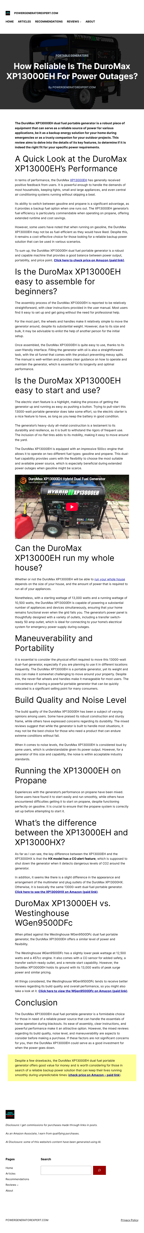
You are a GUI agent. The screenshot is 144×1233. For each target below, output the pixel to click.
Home (10, 21)
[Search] (99, 1170)
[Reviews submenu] (80, 21)
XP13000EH (78, 180)
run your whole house (109, 579)
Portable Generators (72, 55)
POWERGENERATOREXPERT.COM (36, 13)
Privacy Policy (129, 1220)
